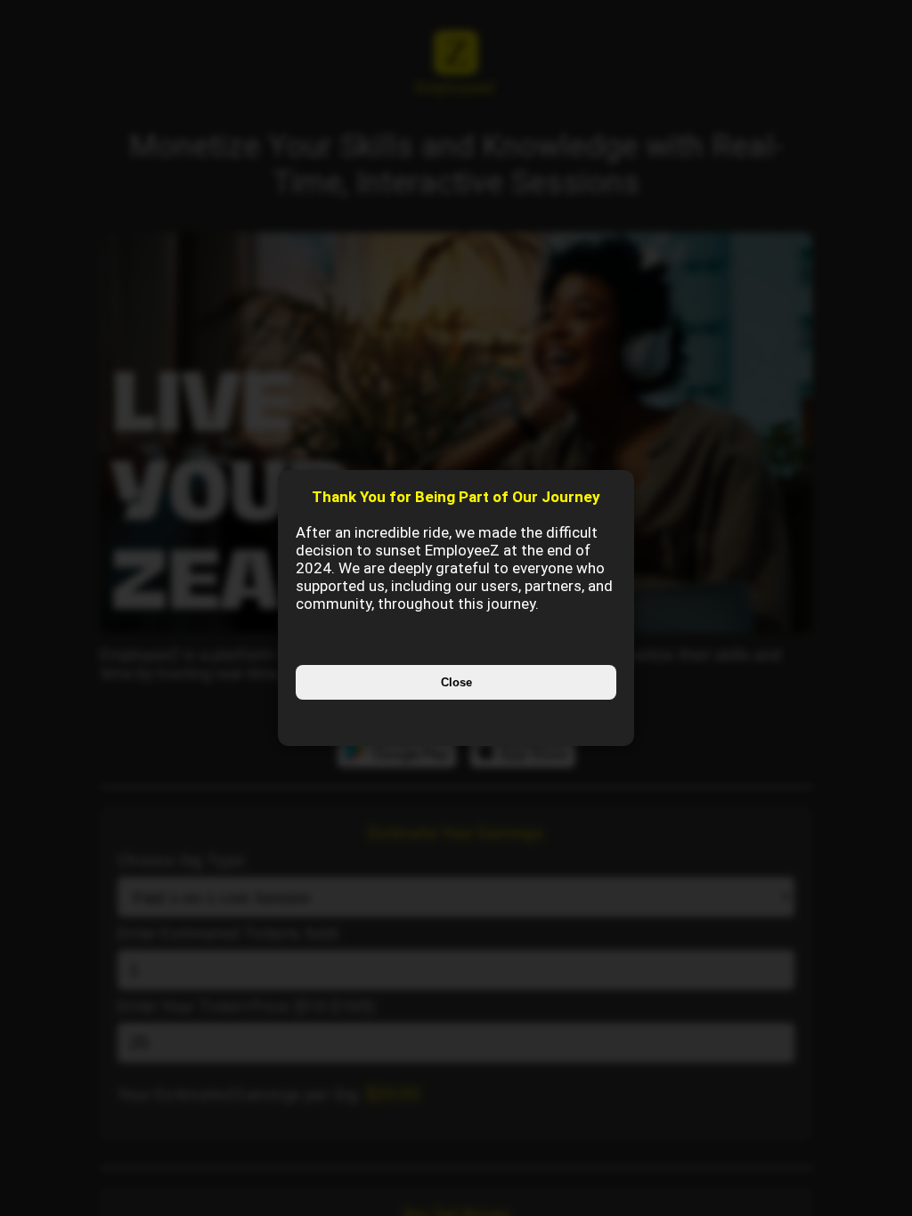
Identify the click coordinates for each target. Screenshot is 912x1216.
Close (456, 682)
